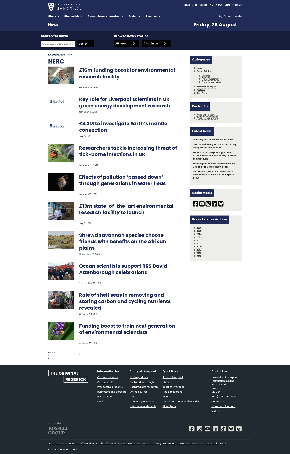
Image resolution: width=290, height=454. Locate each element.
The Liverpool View (211, 82)
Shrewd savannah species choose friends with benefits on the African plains (122, 242)
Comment (206, 75)
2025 (199, 231)
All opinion (150, 43)
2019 (199, 249)
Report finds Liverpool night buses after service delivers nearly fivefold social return (214, 156)
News (53, 25)
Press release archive (207, 117)
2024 (199, 234)
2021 (199, 243)
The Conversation (210, 78)
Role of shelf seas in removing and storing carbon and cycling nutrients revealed (125, 302)
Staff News (202, 93)
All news (121, 43)
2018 (199, 253)
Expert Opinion (204, 71)
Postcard (201, 89)
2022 (199, 240)
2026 (199, 228)
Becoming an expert (206, 86)
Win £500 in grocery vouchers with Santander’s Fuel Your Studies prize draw (213, 175)
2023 (199, 237)
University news (56, 55)
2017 (199, 256)
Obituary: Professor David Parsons (213, 140)
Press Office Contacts (208, 114)
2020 (199, 246)
